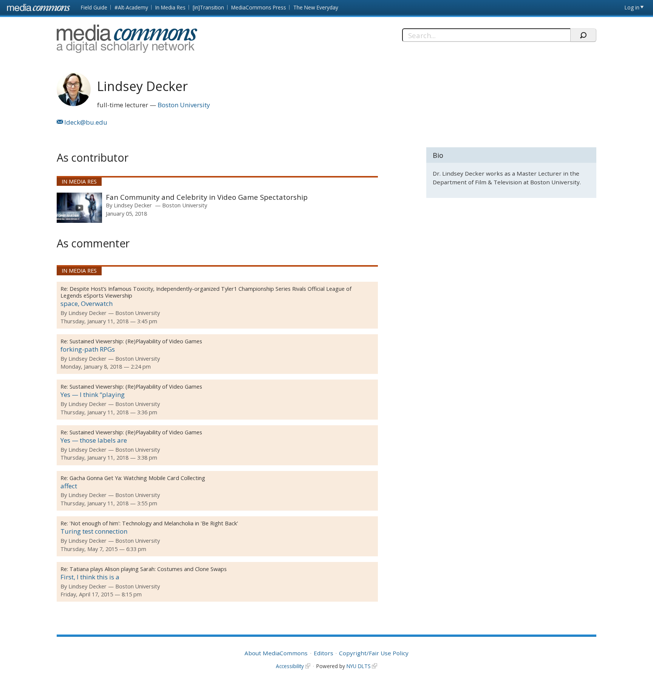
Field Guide (94, 7)
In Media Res (170, 7)
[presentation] (79, 208)
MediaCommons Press (258, 7)
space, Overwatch (86, 303)
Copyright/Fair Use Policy (374, 653)
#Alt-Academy (131, 7)
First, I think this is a (89, 577)
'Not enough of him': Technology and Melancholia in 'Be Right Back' (154, 523)
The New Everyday (315, 7)
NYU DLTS (359, 666)
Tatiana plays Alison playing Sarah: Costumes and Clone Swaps (148, 569)
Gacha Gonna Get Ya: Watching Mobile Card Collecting (137, 478)
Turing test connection (93, 531)
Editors (323, 653)
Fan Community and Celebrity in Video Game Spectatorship (207, 197)
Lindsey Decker (133, 205)
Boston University (184, 104)
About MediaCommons (276, 653)
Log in (632, 7)
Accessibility (290, 666)
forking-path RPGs (87, 349)
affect (68, 486)
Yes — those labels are (93, 440)
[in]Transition (208, 7)
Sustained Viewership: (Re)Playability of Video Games (136, 341)
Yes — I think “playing (92, 394)
